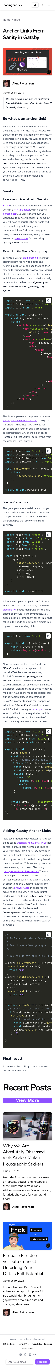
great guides (21, 238)
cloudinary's (10, 609)
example (37, 709)
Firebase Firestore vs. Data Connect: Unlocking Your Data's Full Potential (23, 1265)
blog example (30, 257)
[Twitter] (20, 1354)
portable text (10, 213)
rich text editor (22, 209)
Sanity (6, 205)
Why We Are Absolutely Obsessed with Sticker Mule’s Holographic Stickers (24, 1155)
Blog (17, 19)
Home (6, 19)
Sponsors (48, 1344)
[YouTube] (34, 1354)
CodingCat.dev (13, 5)
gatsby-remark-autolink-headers (21, 871)
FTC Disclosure (9, 1344)
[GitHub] (25, 1354)
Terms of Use (23, 1344)
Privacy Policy (36, 1344)
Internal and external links (31, 842)
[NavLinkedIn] (30, 1354)
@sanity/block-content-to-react (20, 420)
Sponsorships (27, 1349)
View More (27, 1100)
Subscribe (42, 1361)
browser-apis (21, 887)
